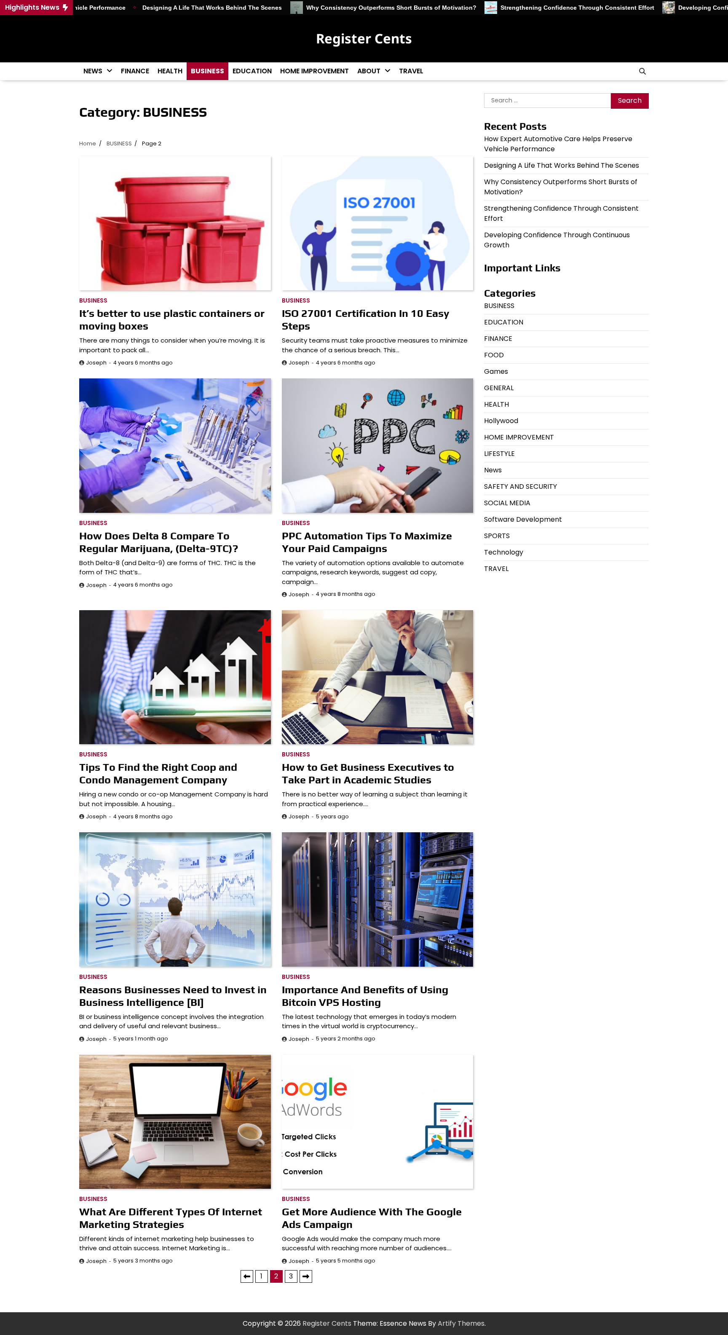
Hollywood (501, 421)
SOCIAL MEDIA (507, 503)
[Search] (642, 71)
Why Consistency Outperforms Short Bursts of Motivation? (346, 7)
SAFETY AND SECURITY (520, 486)
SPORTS (497, 536)
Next (306, 1276)
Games (496, 371)
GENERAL (499, 388)
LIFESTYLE (499, 453)
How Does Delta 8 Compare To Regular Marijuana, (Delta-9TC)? (158, 542)
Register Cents (364, 38)
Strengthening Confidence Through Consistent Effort (533, 7)
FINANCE (135, 71)
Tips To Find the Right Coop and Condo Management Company (158, 773)
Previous (247, 1276)
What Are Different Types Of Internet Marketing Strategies (170, 1218)
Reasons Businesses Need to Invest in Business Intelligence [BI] (173, 996)
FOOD (494, 355)
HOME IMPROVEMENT (314, 71)
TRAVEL (411, 71)
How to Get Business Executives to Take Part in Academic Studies (368, 773)
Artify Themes (461, 1323)
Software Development (523, 519)
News (92, 71)
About (368, 71)
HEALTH (170, 71)
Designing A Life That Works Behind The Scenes (167, 7)
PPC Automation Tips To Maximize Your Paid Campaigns (367, 542)
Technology (503, 552)
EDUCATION (252, 71)
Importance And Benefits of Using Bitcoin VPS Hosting (365, 996)
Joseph (96, 362)
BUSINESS (207, 71)
